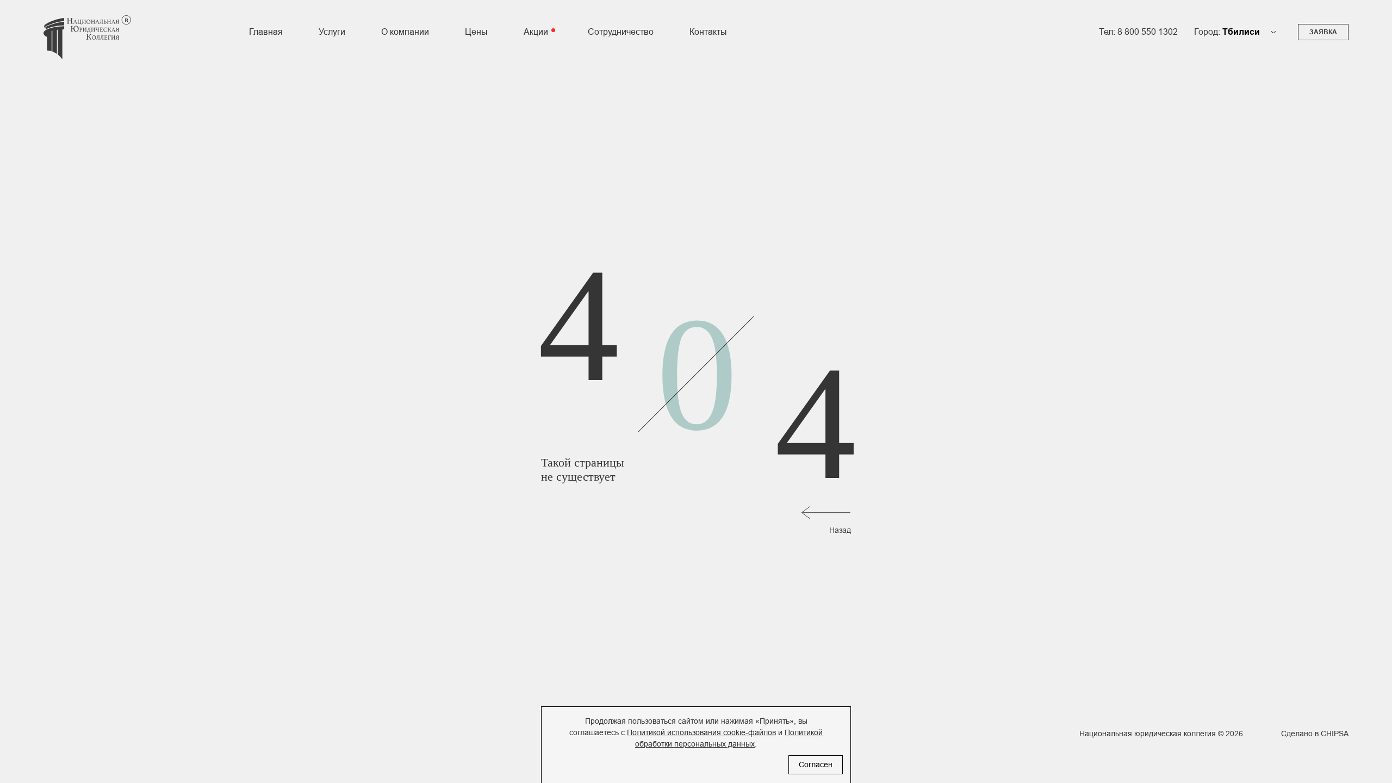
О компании (405, 31)
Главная (266, 31)
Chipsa (1334, 733)
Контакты (708, 31)
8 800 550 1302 (1147, 31)
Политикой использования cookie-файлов (701, 732)
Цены (476, 31)
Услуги (332, 31)
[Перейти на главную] (87, 44)
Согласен (815, 764)
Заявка (1323, 32)
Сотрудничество (621, 31)
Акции (536, 31)
